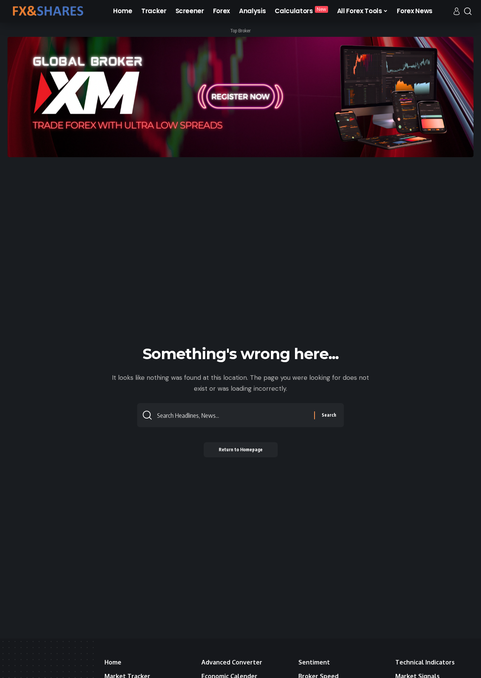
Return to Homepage (241, 449)
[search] (468, 11)
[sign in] (456, 11)
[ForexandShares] (47, 11)
